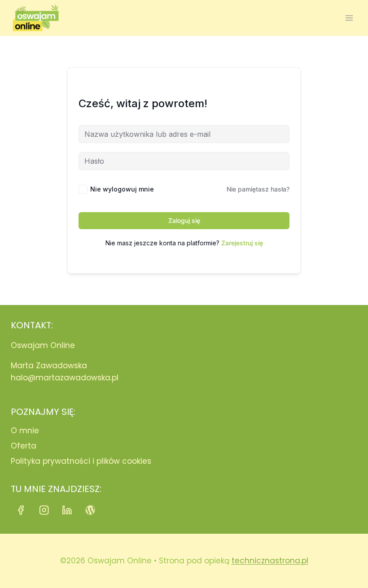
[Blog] (90, 510)
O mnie (25, 430)
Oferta (23, 445)
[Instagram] (44, 510)
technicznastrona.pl (270, 560)
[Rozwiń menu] (349, 18)
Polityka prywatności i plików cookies (81, 461)
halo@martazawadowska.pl (64, 377)
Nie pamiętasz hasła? (258, 189)
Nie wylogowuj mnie (122, 189)
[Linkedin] (67, 510)
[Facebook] (21, 510)
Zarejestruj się (242, 243)
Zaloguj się (184, 220)
